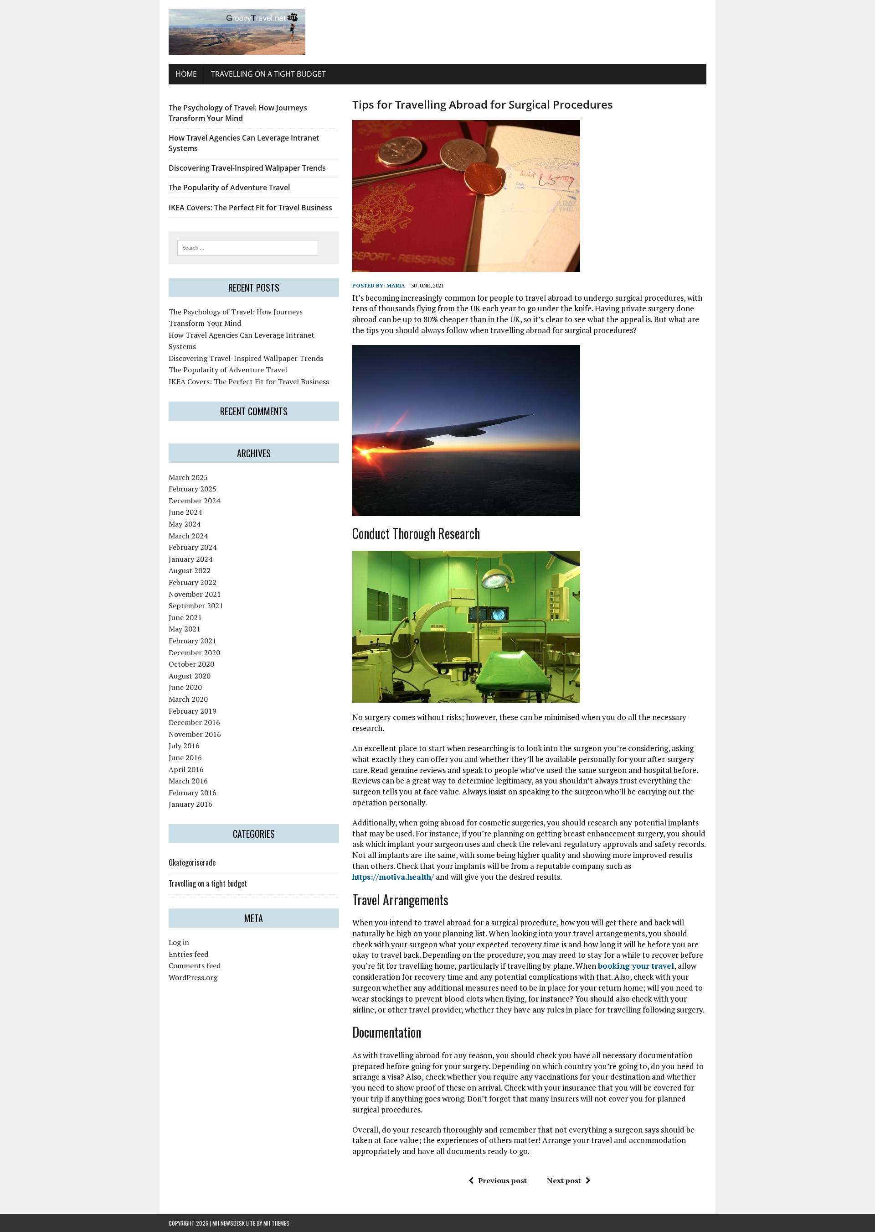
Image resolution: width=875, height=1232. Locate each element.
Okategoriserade (192, 862)
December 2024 (194, 501)
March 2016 (188, 781)
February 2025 (192, 489)
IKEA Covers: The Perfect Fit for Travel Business (250, 208)
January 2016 (190, 804)
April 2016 (186, 769)
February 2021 (192, 641)
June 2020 (185, 687)
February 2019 (192, 711)
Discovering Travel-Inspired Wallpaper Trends (247, 168)
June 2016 (185, 757)
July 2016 (184, 746)
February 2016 (192, 793)
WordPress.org (193, 977)
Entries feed (188, 954)
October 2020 (191, 664)
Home (186, 74)
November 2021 (195, 594)
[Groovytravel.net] (437, 32)
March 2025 (188, 477)
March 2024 (188, 536)
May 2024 (185, 524)
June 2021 (185, 617)
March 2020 (188, 699)
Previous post (502, 1180)
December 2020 (194, 652)
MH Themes (276, 1223)
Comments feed (195, 966)
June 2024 (185, 512)
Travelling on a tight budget (268, 74)
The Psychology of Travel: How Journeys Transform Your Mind (238, 113)
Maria (395, 285)
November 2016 (195, 734)
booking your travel (636, 966)
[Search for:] (247, 247)
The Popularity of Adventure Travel (229, 188)
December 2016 (194, 722)
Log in (179, 942)
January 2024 (190, 559)
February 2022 (192, 582)
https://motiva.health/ (393, 877)
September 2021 (196, 605)
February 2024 (192, 547)
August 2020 (190, 676)
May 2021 (185, 629)
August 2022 (190, 570)
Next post (564, 1180)
